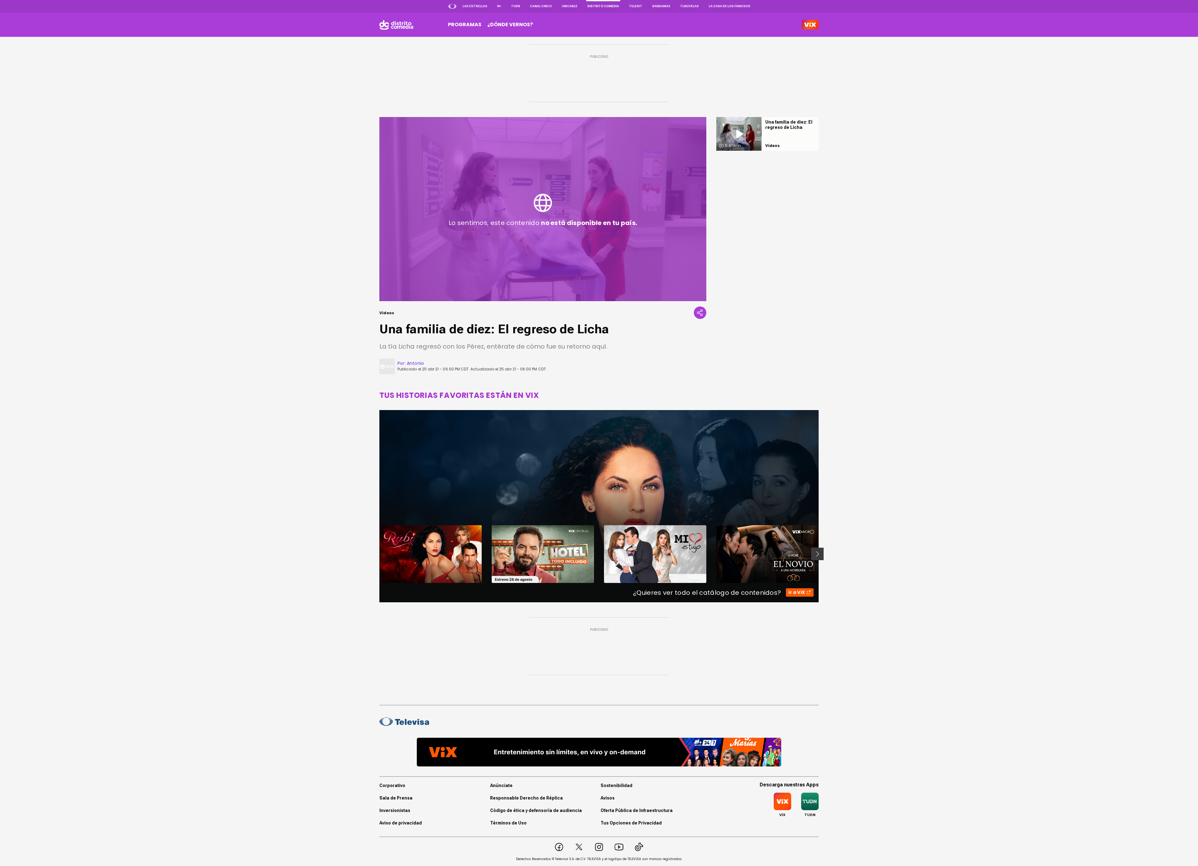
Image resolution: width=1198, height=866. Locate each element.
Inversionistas (394, 810)
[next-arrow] (817, 554)
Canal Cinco (541, 6)
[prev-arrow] (375, 553)
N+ (499, 6)
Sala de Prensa (395, 797)
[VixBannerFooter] (599, 752)
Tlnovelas (689, 6)
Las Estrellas (475, 6)
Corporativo (392, 785)
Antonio (415, 363)
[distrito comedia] (396, 24)
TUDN (515, 6)
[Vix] (810, 24)
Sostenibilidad (616, 785)
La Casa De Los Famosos (729, 6)
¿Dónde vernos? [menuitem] (510, 24)
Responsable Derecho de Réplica (526, 797)
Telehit (635, 6)
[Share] (700, 312)
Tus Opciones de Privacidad (631, 822)
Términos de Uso (508, 822)
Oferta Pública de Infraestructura (637, 810)
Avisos (608, 797)
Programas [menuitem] (464, 24)
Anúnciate (501, 785)
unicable (569, 6)
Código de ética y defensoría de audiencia (536, 810)
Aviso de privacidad (400, 822)
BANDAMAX (661, 6)
